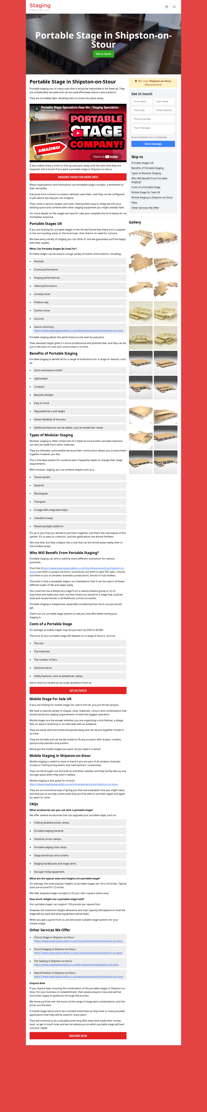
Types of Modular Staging (146, 173)
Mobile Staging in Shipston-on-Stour (152, 197)
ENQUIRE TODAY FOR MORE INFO (78, 177)
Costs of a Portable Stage (145, 187)
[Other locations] (167, 7)
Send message (153, 144)
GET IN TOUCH (78, 690)
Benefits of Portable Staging (147, 168)
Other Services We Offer (145, 207)
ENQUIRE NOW (78, 1035)
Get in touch (103, 54)
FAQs (134, 202)
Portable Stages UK (142, 162)
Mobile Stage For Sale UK (145, 192)
